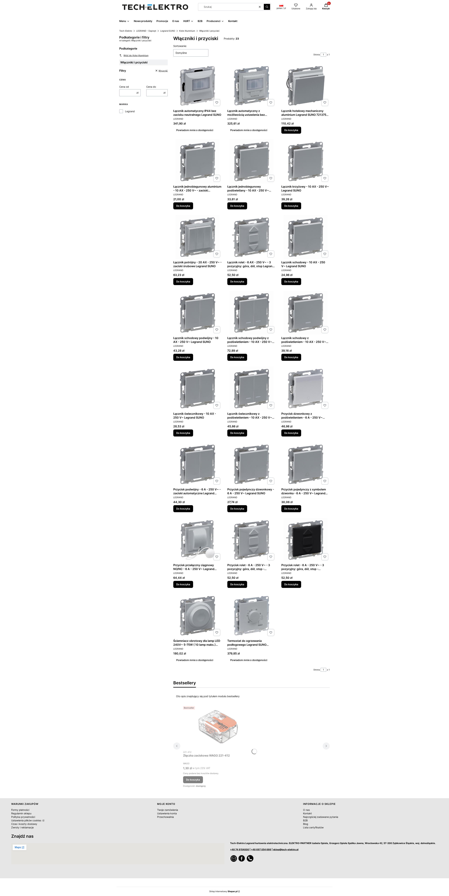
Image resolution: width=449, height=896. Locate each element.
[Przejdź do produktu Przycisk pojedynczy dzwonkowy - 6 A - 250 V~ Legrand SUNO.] (251, 464)
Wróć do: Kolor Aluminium (135, 55)
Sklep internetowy (223, 891)
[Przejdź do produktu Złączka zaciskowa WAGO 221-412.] (218, 727)
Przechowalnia (165, 816)
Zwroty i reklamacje (22, 827)
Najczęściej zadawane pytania (320, 816)
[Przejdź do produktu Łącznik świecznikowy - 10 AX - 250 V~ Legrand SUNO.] (197, 388)
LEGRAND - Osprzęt (146, 31)
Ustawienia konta (167, 813)
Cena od (124, 86)
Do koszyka (291, 130)
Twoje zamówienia (167, 809)
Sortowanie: (180, 45)
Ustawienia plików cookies (26, 820)
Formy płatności (20, 809)
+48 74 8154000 (239, 849)
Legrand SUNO (167, 31)
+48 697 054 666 (261, 849)
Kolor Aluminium (187, 31)
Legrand (130, 111)
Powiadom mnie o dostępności (194, 130)
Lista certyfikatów (313, 827)
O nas (306, 809)
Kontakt (307, 813)
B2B (305, 820)
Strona (316, 54)
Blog (305, 823)
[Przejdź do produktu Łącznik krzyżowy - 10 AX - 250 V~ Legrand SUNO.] (305, 161)
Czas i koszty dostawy (24, 823)
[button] (267, 7)
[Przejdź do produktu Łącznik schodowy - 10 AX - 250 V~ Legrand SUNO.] (305, 237)
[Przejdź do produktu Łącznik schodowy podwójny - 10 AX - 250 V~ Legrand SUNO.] (197, 313)
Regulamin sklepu (21, 813)
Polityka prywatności (23, 816)
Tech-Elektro (125, 31)
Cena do (151, 86)
